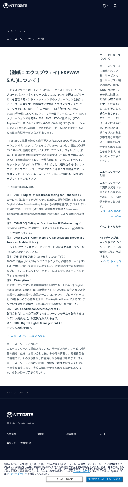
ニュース (21, 31)
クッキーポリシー (17, 473)
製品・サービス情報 (17, 443)
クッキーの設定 (64, 479)
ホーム (10, 31)
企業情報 (11, 434)
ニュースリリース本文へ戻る (28, 336)
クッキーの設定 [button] (81, 471)
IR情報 (40, 434)
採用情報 (71, 434)
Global (22, 423)
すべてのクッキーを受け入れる (104, 479)
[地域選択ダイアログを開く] (105, 6)
